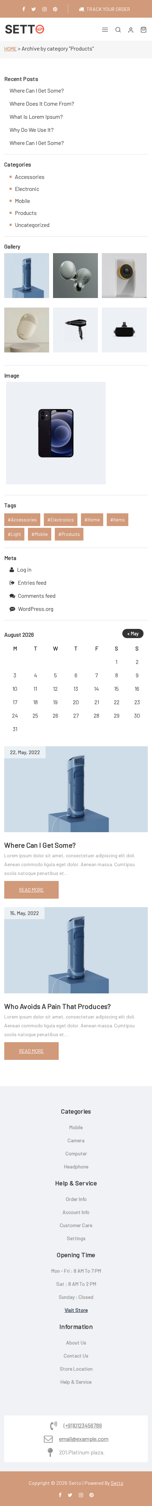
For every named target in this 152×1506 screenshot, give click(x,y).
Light (16, 534)
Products (26, 212)
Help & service (76, 1382)
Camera (76, 1140)
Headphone (76, 1166)
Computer (76, 1153)
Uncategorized (32, 224)
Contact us (76, 1356)
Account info (76, 1212)
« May (133, 633)
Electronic (27, 188)
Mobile (22, 200)
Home (10, 49)
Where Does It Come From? (42, 103)
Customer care (76, 1225)
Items (119, 520)
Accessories (30, 176)
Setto (117, 1483)
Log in (24, 569)
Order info (76, 1199)
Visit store (76, 1310)
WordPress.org (35, 608)
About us (76, 1342)
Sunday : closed (76, 1297)
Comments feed (36, 595)
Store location (76, 1369)
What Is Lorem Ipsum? (36, 116)
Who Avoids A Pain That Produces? (57, 1006)
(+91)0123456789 (83, 1425)
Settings (76, 1238)
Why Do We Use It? (32, 129)
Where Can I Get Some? (40, 845)
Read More (31, 890)
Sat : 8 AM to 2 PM (76, 1284)
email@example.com (84, 1439)
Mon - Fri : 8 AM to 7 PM (76, 1271)
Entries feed (32, 582)
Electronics (62, 520)
